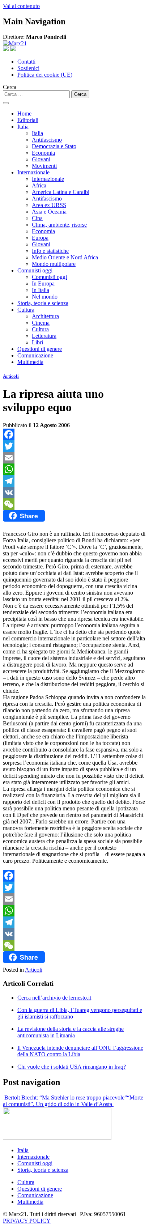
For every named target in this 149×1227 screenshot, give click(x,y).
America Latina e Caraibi (60, 192)
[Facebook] (74, 434)
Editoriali (27, 120)
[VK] (74, 492)
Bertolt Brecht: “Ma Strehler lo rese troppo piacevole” (65, 1097)
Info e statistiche (50, 251)
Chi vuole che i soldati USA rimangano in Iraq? (71, 1067)
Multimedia (30, 362)
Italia (23, 126)
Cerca (9, 87)
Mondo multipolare (54, 264)
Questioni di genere (39, 349)
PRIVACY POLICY (27, 1221)
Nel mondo (45, 296)
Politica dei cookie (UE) (44, 75)
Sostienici (28, 68)
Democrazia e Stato (54, 146)
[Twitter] (74, 446)
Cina (37, 218)
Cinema (41, 323)
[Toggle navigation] (6, 103)
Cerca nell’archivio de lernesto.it (54, 998)
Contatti (26, 61)
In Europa (43, 283)
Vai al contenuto (21, 6)
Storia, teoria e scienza (42, 303)
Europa (40, 238)
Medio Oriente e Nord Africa (65, 257)
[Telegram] (74, 481)
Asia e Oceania (49, 211)
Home (24, 113)
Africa (39, 185)
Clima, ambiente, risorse (59, 225)
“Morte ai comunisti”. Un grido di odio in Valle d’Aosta (73, 1100)
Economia (43, 153)
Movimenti (44, 166)
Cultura (25, 310)
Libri (37, 342)
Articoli (11, 376)
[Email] (74, 457)
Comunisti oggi (34, 270)
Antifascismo (47, 140)
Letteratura (44, 336)
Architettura (45, 316)
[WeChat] (74, 504)
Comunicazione (35, 355)
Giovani (41, 159)
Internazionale (33, 172)
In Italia (40, 290)
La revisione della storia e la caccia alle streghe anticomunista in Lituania (70, 1032)
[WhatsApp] (74, 469)
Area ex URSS (49, 205)
